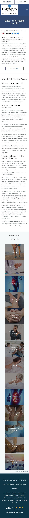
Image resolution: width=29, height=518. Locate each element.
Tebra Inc (14, 480)
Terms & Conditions (8, 484)
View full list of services (22, 471)
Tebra (21, 512)
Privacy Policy (22, 480)
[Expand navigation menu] (27, 9)
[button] (14, 68)
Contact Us (14, 488)
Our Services (19, 30)
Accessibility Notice (21, 484)
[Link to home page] (12, 10)
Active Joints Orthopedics (7, 30)
